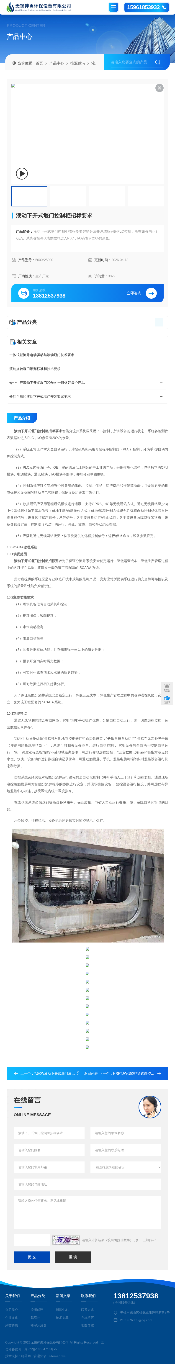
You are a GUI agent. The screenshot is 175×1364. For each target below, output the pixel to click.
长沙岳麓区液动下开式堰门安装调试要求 (40, 396)
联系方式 (87, 1310)
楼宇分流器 (38, 1325)
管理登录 (39, 1356)
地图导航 (87, 1325)
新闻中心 (62, 1310)
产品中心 (56, 63)
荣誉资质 (11, 1325)
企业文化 (11, 1317)
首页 (39, 63)
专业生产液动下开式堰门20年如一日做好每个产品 (47, 383)
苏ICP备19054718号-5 (40, 1349)
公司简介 (11, 1310)
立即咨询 (134, 293)
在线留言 (87, 1317)
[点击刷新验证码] (66, 1240)
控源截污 (77, 63)
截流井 (35, 1317)
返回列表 (91, 1073)
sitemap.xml (57, 1356)
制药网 (26, 1356)
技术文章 (62, 1317)
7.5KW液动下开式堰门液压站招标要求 (63, 1073)
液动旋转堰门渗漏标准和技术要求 (35, 369)
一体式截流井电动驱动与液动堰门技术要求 (41, 355)
